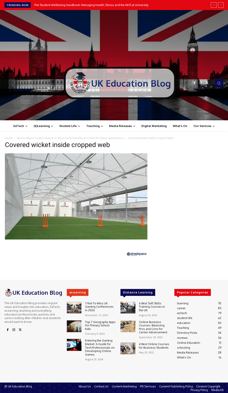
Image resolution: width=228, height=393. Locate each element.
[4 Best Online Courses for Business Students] (127, 348)
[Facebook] (194, 83)
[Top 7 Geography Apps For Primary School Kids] (74, 326)
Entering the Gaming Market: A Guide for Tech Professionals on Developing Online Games (100, 347)
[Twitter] (207, 83)
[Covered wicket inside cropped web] (76, 238)
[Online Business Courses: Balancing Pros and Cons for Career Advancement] (127, 326)
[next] (221, 5)
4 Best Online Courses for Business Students (154, 345)
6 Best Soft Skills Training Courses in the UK (152, 306)
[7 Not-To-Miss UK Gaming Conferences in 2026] (74, 307)
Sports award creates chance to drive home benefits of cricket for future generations (70, 138)
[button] (219, 83)
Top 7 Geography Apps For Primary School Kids (100, 325)
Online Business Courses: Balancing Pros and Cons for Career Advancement (153, 327)
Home (9, 138)
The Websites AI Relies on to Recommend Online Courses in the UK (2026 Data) (87, 5)
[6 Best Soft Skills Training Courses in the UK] (127, 307)
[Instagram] (201, 83)
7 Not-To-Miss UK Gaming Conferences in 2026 (99, 306)
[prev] (213, 5)
